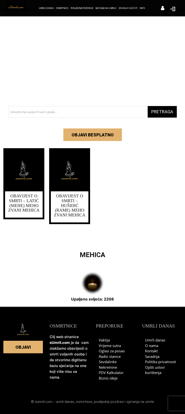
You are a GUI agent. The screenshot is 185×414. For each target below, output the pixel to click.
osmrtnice (84, 402)
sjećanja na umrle (140, 402)
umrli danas (65, 402)
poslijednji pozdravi (109, 402)
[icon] (162, 9)
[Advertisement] (92, 62)
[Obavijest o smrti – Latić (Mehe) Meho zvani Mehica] (24, 170)
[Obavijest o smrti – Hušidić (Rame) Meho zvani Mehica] (69, 170)
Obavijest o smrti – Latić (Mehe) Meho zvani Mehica (24, 203)
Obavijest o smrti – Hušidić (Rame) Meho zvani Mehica (69, 205)
